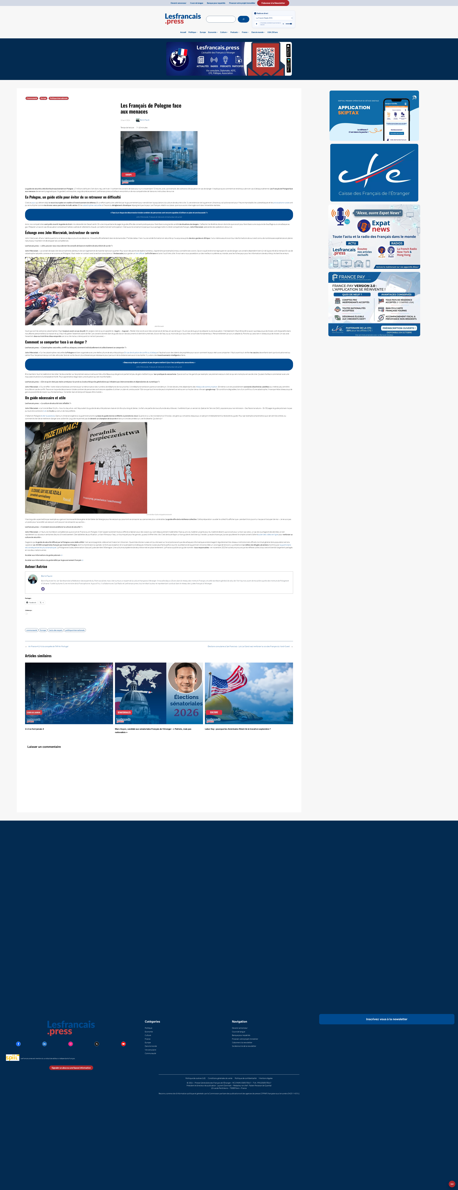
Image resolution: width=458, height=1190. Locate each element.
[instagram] (70, 1044)
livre (45, 411)
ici (61, 555)
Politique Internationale (58, 98)
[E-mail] (43, 589)
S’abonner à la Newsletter (273, 3)
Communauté (32, 98)
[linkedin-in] (44, 1044)
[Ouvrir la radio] (452, 1184)
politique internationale (75, 630)
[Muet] (283, 24)
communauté (31, 630)
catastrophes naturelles (92, 205)
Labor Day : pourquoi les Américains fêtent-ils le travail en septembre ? (238, 729)
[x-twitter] (96, 1044)
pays (33, 202)
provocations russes (281, 202)
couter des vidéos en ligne (268, 534)
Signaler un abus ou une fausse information (71, 1067)
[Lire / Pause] (256, 23)
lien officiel (140, 253)
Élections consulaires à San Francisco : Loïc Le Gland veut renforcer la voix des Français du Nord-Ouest (249, 646)
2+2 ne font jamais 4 (34, 729)
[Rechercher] (243, 19)
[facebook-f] (18, 1044)
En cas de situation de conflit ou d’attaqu (140, 352)
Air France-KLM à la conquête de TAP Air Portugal (48, 646)
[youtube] (123, 1044)
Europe (43, 98)
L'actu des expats (55, 630)
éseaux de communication (207, 387)
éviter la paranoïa (48, 416)
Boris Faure (144, 120)
